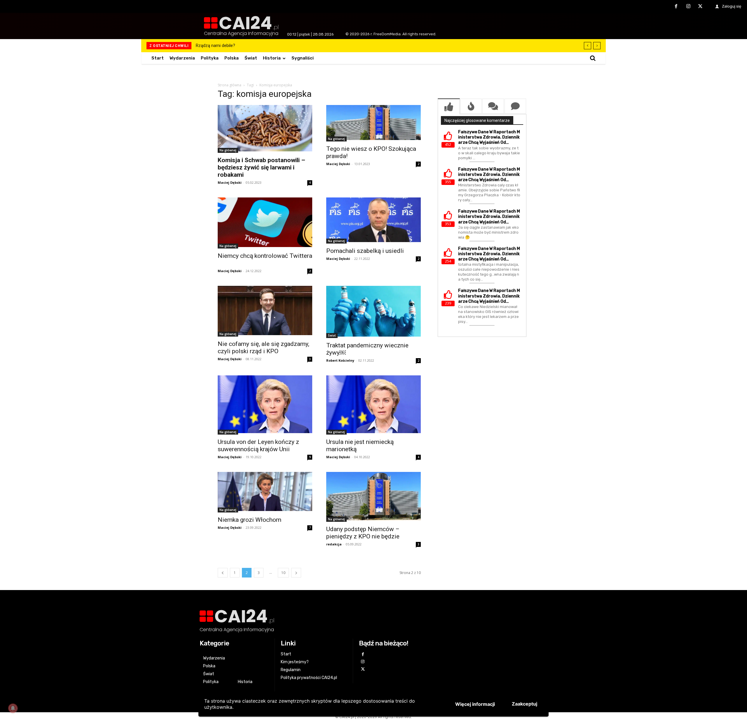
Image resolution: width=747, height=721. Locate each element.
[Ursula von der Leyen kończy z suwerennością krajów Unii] (265, 405)
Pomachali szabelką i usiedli (365, 250)
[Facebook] (676, 7)
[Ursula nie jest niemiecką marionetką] (373, 405)
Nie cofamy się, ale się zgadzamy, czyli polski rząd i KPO (263, 347)
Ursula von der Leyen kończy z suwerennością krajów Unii (258, 445)
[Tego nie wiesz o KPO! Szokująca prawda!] (373, 123)
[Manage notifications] (13, 708)
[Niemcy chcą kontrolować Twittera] (265, 223)
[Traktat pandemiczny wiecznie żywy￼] (373, 312)
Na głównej (227, 150)
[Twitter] (700, 7)
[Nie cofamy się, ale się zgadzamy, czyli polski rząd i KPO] (265, 311)
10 (283, 572)
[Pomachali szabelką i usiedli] (373, 220)
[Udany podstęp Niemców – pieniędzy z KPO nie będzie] (373, 497)
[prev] (587, 45)
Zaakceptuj (524, 704)
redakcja (334, 544)
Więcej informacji (475, 704)
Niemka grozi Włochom (249, 519)
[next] (597, 45)
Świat (332, 335)
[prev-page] (223, 573)
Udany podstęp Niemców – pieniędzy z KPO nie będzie (362, 533)
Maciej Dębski (230, 182)
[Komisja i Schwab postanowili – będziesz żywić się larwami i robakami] (265, 129)
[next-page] (296, 573)
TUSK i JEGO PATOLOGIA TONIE (226, 45)
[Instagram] (688, 7)
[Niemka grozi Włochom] (265, 492)
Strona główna (229, 85)
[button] (592, 58)
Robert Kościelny (340, 360)
